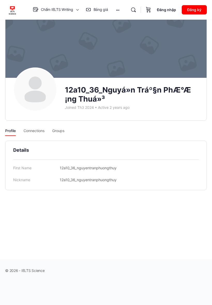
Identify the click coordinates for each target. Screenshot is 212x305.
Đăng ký (194, 9)
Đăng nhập (166, 9)
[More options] (118, 10)
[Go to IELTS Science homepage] (12, 9)
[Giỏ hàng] (148, 10)
